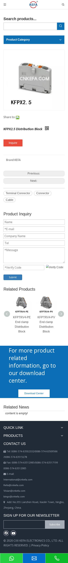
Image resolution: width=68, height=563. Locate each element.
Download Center (34, 393)
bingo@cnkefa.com (14, 496)
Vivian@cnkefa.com (14, 490)
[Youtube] (13, 533)
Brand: (10, 160)
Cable (9, 199)
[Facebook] (6, 533)
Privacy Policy (40, 545)
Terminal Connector (18, 193)
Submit (13, 277)
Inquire (13, 142)
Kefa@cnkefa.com (13, 485)
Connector (42, 193)
